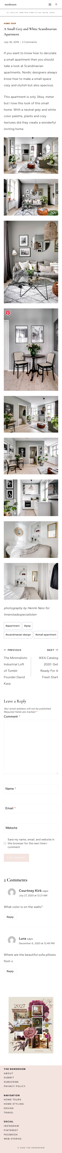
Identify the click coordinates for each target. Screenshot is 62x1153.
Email (10, 808)
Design (9, 1108)
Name (10, 788)
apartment (13, 625)
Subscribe (11, 1082)
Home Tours (12, 1099)
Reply (10, 916)
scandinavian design (18, 634)
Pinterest (11, 1130)
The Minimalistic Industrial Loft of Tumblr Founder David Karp (16, 666)
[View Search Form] (56, 4)
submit (9, 1077)
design (45, 12)
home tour (23, 12)
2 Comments (29, 42)
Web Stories (13, 1139)
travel (52, 12)
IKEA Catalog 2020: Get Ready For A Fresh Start (48, 663)
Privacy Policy (15, 1086)
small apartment (45, 634)
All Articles (12, 12)
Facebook (11, 1134)
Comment (12, 716)
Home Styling (35, 12)
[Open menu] (50, 4)
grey (27, 625)
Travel (9, 1112)
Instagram (11, 1126)
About (8, 1073)
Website (11, 828)
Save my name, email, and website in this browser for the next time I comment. (31, 843)
